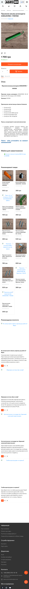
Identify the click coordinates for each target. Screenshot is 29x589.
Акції (2, 554)
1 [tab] (13, 50)
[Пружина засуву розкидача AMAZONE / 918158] (14, 36)
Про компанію (5, 528)
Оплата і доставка (6, 531)
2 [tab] (15, 50)
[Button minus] (7, 72)
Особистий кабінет (6, 557)
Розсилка (3, 564)
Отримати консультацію (14, 64)
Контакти (3, 543)
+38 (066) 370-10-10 (10, 572)
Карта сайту (4, 546)
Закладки (3, 562)
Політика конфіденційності (8, 533)
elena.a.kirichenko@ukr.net (10, 579)
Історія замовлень (6, 559)
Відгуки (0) (7, 76)
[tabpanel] (14, 36)
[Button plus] (7, 70)
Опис (2, 76)
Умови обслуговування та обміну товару (12, 536)
